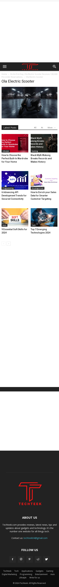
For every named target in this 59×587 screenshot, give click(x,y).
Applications (27, 571)
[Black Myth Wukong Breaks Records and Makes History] (44, 143)
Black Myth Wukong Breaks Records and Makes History (41, 158)
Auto (4, 225)
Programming (8, 188)
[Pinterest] (29, 559)
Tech (34, 225)
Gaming (35, 151)
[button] (54, 66)
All (35, 127)
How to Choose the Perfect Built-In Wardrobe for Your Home (15, 158)
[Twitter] (46, 559)
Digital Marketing (9, 574)
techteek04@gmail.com (36, 537)
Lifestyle (6, 151)
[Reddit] (38, 559)
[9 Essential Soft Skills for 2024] (15, 217)
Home (4, 74)
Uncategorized (37, 188)
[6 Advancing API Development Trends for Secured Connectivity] (15, 180)
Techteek (7, 571)
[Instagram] (21, 559)
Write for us (34, 577)
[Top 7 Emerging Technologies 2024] (44, 217)
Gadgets (39, 571)
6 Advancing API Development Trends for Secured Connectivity (14, 195)
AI (42, 127)
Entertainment (41, 574)
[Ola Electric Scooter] (29, 117)
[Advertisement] (29, 31)
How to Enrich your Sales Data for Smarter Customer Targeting (43, 195)
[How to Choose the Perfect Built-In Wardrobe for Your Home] (15, 143)
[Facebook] (12, 559)
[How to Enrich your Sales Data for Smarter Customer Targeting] (44, 180)
